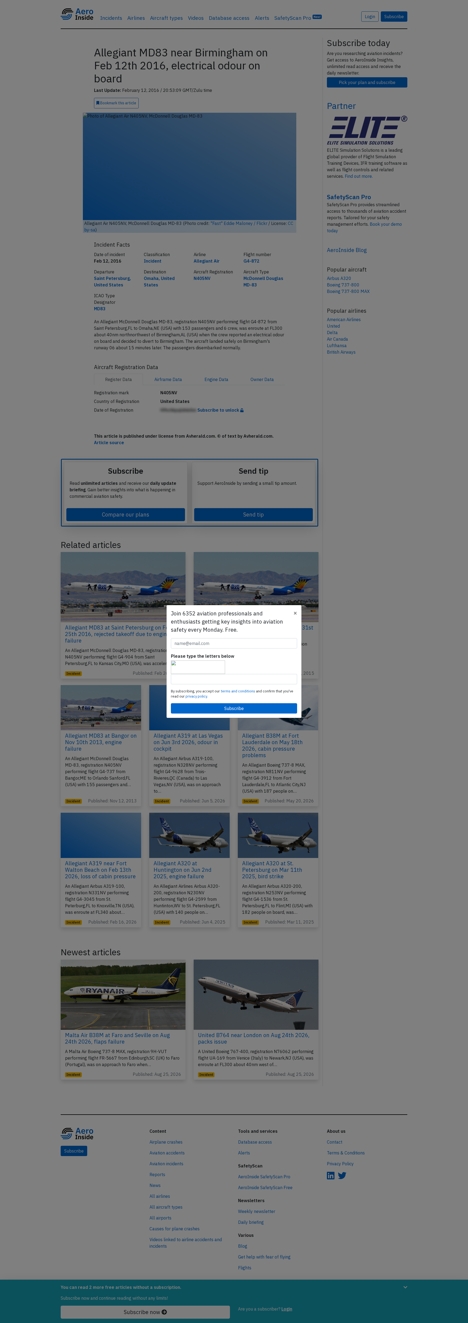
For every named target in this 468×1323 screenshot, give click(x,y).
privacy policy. (197, 696)
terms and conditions (238, 691)
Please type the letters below (202, 656)
